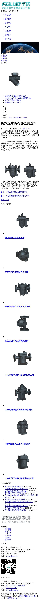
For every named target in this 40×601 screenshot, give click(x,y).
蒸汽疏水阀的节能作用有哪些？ (16, 489)
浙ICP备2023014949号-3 (27, 596)
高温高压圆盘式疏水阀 (13, 100)
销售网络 (8, 35)
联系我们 (8, 39)
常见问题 (4, 60)
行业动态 (4, 58)
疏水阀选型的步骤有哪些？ (14, 192)
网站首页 (8, 15)
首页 (10, 117)
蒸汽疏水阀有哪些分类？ (14, 508)
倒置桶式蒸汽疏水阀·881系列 (15, 96)
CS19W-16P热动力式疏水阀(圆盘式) (18, 98)
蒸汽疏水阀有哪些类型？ (14, 486)
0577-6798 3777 (12, 586)
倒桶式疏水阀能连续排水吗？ (15, 196)
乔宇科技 (10, 598)
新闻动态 (8, 531)
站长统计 (19, 598)
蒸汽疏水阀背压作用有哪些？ (15, 499)
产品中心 (8, 27)
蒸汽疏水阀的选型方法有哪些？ (16, 506)
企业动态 (4, 56)
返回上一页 (5, 200)
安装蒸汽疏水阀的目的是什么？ (16, 491)
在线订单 (8, 31)
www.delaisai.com (12, 556)
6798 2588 (21, 586)
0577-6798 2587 (11, 588)
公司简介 (8, 19)
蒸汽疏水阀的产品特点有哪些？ (16, 510)
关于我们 (8, 529)
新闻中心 (8, 23)
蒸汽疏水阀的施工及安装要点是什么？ (19, 502)
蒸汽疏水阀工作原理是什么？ (15, 493)
